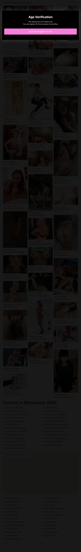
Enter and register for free (40, 31)
